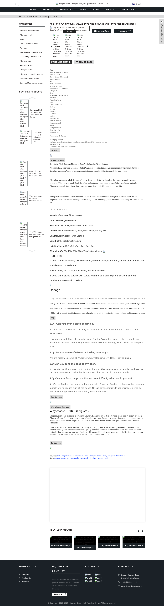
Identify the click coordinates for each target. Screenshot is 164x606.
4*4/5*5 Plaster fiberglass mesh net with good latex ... (36, 234)
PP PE (22, 39)
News (83, 9)
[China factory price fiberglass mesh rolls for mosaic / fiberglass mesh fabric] (85, 540)
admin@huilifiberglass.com (131, 586)
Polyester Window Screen (29, 78)
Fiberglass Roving (26, 65)
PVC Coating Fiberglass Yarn (30, 57)
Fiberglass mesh (50, 16)
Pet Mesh (23, 48)
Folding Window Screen (29, 44)
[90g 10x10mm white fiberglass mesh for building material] (134, 539)
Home (33, 9)
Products (65, 9)
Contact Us (127, 9)
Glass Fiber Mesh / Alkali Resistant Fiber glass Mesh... (36, 173)
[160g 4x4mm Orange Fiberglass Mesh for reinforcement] (61, 539)
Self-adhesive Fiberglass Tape (31, 52)
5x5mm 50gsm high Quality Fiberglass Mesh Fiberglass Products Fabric (81, 458)
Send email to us (102, 31)
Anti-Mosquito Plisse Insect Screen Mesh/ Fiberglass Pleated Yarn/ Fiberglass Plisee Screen (91, 456)
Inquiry (58, 594)
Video (96, 9)
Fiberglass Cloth (26, 70)
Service (109, 9)
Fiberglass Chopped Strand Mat (31, 74)
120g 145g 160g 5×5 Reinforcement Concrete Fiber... (39, 137)
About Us (48, 9)
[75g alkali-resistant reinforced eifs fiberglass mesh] (109, 539)
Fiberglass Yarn (25, 61)
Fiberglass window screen (29, 30)
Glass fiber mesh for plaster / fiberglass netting (35, 198)
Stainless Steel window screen (31, 83)
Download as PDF (124, 31)
